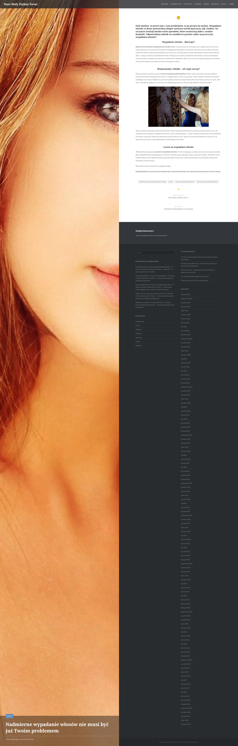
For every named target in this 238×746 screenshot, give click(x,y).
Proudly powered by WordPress (168, 742)
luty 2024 (184, 371)
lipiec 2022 (184, 447)
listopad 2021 (185, 479)
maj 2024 (184, 359)
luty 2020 (184, 547)
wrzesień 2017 (185, 664)
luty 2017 (184, 692)
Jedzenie (197, 4)
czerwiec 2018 (185, 628)
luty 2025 (184, 326)
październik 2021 (186, 483)
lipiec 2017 (184, 672)
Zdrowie (164, 4)
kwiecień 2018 (185, 636)
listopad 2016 (185, 704)
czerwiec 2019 (185, 579)
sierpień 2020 (185, 523)
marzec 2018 (185, 640)
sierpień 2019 (185, 571)
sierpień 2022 (185, 443)
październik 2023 (186, 387)
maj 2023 (184, 407)
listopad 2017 (185, 656)
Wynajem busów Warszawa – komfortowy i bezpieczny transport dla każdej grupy (199, 265)
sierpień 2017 (185, 668)
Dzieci (224, 4)
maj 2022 (184, 455)
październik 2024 (186, 339)
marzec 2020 (185, 543)
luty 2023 (184, 419)
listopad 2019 (185, 559)
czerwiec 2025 (185, 314)
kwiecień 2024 (185, 363)
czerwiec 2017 (185, 676)
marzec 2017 (185, 688)
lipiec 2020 (184, 527)
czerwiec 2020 (185, 531)
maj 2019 (184, 583)
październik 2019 (186, 563)
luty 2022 (184, 467)
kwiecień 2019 (185, 587)
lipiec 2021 (184, 495)
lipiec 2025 (184, 310)
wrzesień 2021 (185, 487)
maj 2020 (184, 535)
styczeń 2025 (185, 330)
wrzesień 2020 (185, 519)
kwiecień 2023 (185, 411)
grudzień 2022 (185, 427)
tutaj (168, 166)
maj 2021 (184, 503)
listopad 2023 (185, 383)
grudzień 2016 (185, 700)
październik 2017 (186, 660)
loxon (171, 182)
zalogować (146, 235)
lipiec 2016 (184, 720)
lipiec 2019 (184, 575)
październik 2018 (186, 612)
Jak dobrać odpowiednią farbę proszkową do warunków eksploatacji (199, 258)
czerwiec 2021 (185, 499)
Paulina (14, 739)
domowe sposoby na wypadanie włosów (152, 182)
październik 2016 (186, 708)
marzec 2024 (185, 367)
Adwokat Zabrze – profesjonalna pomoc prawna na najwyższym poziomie (197, 271)
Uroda (206, 4)
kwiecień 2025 (185, 319)
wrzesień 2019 (185, 567)
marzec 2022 (185, 463)
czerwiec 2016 (185, 724)
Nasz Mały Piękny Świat (21, 4)
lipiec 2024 (184, 351)
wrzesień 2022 (185, 439)
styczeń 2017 (185, 696)
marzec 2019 (185, 591)
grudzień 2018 (185, 604)
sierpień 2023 (185, 395)
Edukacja (215, 4)
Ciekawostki (176, 4)
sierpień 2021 (185, 491)
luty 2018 (184, 644)
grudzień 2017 (185, 652)
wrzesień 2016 (185, 712)
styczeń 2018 (185, 648)
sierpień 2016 (185, 716)
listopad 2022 (185, 431)
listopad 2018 (185, 608)
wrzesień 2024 (185, 343)
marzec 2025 (185, 322)
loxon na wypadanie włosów (185, 182)
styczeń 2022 (185, 471)
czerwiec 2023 (185, 403)
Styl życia (188, 4)
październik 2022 (186, 435)
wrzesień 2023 (185, 391)
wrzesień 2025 (185, 302)
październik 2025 (186, 298)
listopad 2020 (185, 511)
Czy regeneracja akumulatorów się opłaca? (195, 276)
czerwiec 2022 (185, 451)
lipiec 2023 (184, 399)
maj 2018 (184, 632)
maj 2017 (184, 680)
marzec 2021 (185, 507)
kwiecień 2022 (185, 459)
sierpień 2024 (185, 347)
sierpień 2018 (185, 620)
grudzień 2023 (185, 379)
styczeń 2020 (185, 551)
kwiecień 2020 (185, 539)
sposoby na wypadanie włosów (207, 182)
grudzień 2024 (185, 334)
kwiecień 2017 (185, 684)
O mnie (231, 4)
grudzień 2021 (185, 475)
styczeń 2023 (185, 423)
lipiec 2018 (184, 624)
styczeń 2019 (185, 600)
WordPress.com (193, 742)
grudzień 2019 (185, 555)
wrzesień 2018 (185, 616)
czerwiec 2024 (185, 355)
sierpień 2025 (185, 306)
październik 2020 (186, 515)
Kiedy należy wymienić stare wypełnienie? (195, 280)
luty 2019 (184, 596)
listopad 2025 (185, 294)
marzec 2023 (185, 415)
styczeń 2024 (185, 375)
